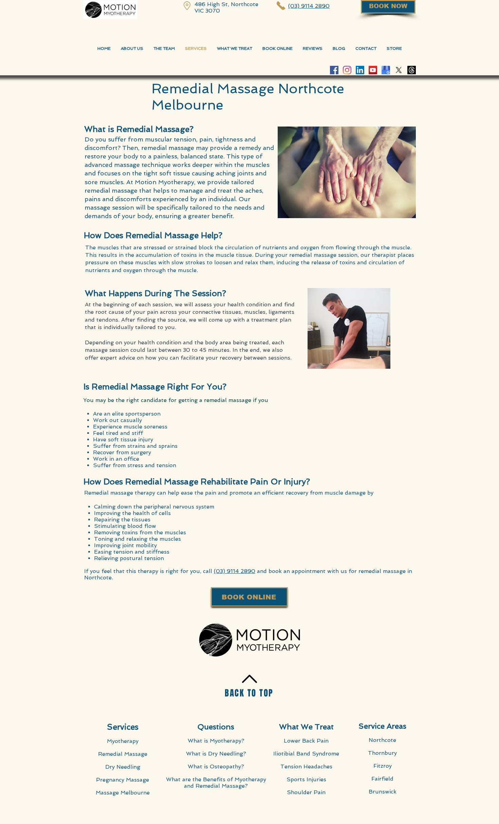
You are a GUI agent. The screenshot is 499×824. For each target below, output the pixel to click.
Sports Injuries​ (306, 779)
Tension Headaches (306, 766)
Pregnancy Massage (122, 780)
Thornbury (382, 753)
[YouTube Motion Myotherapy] (373, 70)
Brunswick (382, 791)
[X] (398, 70)
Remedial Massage (122, 754)
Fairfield (382, 778)
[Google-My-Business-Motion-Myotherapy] (386, 70)
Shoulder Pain (306, 792)
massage (96, 350)
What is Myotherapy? (216, 740)
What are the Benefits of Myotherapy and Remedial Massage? (216, 782)
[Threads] (411, 70)
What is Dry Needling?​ (216, 753)
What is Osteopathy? (216, 766)
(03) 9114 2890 (234, 571)
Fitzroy (382, 766)
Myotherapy (122, 741)
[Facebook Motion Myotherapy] (334, 70)
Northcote (382, 740)
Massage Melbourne (123, 792)
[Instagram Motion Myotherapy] (347, 70)
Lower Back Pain (306, 740)
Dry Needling (122, 767)
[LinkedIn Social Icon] (360, 70)
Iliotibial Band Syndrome (306, 753)
